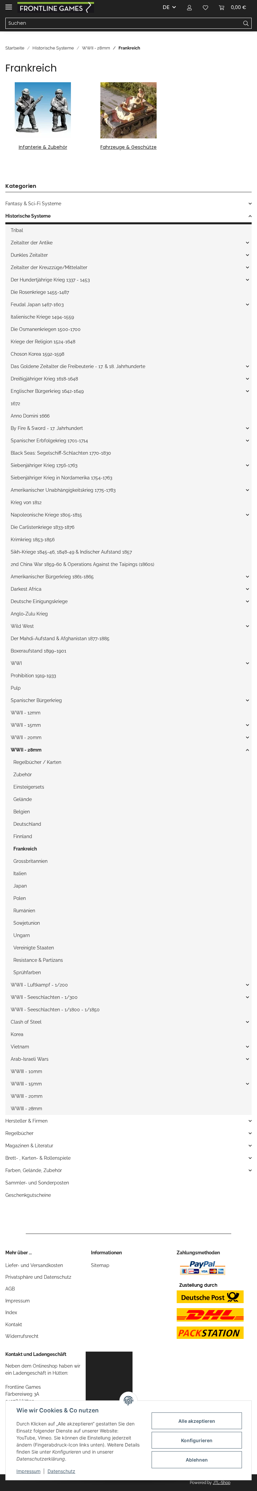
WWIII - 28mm (26, 1108)
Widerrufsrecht (21, 1336)
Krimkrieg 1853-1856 (33, 539)
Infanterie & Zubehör (43, 147)
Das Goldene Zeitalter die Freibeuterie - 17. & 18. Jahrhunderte (78, 366)
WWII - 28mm (26, 750)
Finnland (22, 836)
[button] (189, 7)
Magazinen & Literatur (29, 1145)
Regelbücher (19, 1133)
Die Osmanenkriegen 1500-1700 (46, 329)
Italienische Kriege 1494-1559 (42, 317)
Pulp (16, 688)
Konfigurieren (196, 1440)
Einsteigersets (28, 787)
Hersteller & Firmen (26, 1121)
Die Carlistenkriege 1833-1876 (42, 527)
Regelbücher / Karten (37, 762)
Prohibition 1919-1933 (33, 675)
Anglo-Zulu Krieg (29, 613)
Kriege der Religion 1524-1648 (43, 341)
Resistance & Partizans (38, 960)
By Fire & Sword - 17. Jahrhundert (47, 428)
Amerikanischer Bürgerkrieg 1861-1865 (52, 576)
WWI (16, 663)
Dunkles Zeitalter (29, 255)
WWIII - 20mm (26, 1096)
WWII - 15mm (26, 725)
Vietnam (20, 1046)
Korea (17, 1034)
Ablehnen (197, 1460)
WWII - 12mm (25, 712)
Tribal (17, 230)
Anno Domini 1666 (30, 416)
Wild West (22, 626)
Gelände (22, 799)
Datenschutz (61, 1471)
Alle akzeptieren (196, 1421)
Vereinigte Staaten (33, 947)
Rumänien (24, 910)
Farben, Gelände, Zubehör (33, 1170)
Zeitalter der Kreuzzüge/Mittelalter (49, 267)
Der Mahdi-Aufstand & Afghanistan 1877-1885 (60, 638)
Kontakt (13, 1324)
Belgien (21, 811)
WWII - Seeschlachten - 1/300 (44, 997)
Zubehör (22, 774)
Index (11, 1312)
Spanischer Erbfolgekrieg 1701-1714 (49, 440)
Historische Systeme (28, 216)
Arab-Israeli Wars (30, 1059)
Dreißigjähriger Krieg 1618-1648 (44, 378)
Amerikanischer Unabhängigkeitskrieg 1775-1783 (63, 490)
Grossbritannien (30, 861)
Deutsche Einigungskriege (39, 601)
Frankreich (25, 848)
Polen (19, 898)
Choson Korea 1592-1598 (37, 354)
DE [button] (166, 7)
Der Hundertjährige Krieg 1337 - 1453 (50, 279)
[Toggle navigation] (8, 4)
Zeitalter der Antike (32, 242)
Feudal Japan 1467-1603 (37, 304)
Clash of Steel (26, 1022)
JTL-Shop (221, 1482)
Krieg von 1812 (26, 502)
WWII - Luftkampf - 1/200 (39, 985)
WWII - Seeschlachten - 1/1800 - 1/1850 (55, 1009)
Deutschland (27, 824)
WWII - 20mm (26, 737)
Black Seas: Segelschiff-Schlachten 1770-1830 (61, 453)
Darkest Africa (26, 589)
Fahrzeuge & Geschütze (128, 147)
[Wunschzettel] (205, 7)
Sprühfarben (27, 972)
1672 (15, 403)
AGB (10, 1288)
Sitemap (100, 1265)
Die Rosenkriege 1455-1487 (40, 292)
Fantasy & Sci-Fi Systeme (33, 203)
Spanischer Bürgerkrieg (36, 700)
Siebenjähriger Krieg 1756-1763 (44, 465)
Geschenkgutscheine (28, 1195)
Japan (20, 886)
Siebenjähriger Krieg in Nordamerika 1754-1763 (61, 477)
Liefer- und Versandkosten (34, 1265)
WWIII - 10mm (26, 1071)
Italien (19, 873)
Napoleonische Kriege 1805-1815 (46, 515)
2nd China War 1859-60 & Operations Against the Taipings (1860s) (82, 564)
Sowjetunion (26, 923)
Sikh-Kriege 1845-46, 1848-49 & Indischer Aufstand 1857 (71, 552)
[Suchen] (246, 23)
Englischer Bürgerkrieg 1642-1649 (47, 391)
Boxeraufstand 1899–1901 (38, 651)
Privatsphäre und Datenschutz (38, 1277)
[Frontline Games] (55, 7)
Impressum (17, 1300)
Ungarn (21, 935)
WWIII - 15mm (26, 1083)
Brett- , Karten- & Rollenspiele (38, 1158)
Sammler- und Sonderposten (37, 1182)
